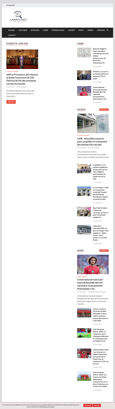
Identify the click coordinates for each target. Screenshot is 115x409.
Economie (35, 30)
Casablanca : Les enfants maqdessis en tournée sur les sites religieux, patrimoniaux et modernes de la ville (100, 172)
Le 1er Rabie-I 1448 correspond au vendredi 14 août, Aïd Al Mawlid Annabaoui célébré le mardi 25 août (100, 193)
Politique (23, 30)
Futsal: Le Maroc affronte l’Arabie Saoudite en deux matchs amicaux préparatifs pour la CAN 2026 (100, 315)
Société (71, 30)
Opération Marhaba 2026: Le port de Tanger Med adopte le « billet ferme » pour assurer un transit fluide (101, 233)
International (58, 30)
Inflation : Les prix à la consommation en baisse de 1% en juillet (101, 74)
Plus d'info (88, 405)
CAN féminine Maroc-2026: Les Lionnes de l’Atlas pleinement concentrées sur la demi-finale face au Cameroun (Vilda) (100, 379)
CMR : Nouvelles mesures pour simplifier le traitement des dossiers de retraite (92, 141)
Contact (12, 35)
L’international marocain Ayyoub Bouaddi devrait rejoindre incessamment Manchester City (100, 93)
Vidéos (90, 30)
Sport (81, 30)
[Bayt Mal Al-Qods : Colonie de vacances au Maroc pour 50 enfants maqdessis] (84, 208)
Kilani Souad (22, 87)
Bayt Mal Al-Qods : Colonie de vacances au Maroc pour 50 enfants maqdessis (100, 212)
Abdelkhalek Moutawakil (98, 292)
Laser (45, 30)
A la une (9, 71)
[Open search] (107, 30)
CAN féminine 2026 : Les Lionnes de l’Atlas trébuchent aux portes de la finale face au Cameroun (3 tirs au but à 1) (100, 357)
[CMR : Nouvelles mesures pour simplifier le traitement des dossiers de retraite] (93, 115)
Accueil (11, 30)
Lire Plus (10, 101)
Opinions (101, 30)
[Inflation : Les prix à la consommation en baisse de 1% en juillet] (84, 72)
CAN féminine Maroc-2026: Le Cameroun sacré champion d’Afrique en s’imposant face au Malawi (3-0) (100, 335)
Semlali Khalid (94, 148)
